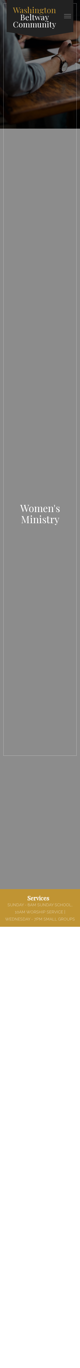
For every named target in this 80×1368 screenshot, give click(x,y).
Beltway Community (34, 16)
